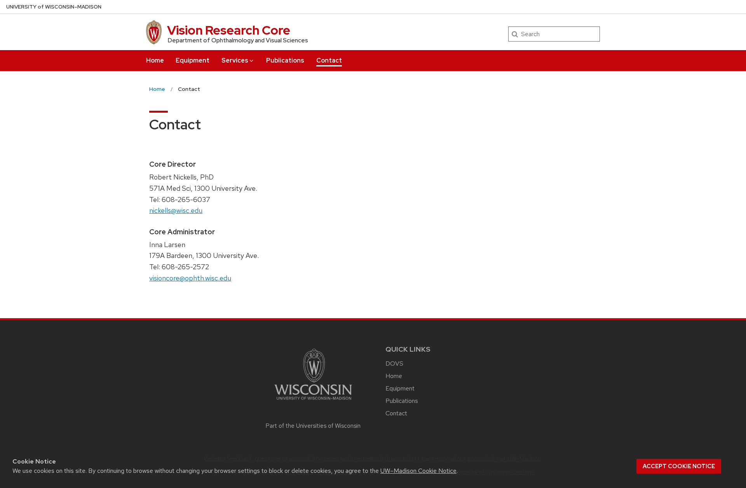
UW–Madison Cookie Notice (418, 471)
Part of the (313, 426)
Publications (285, 60)
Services (234, 60)
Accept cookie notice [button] (679, 466)
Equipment (192, 60)
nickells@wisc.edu (175, 210)
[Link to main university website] (313, 401)
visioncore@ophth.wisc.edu (190, 278)
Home (155, 60)
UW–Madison (53, 6)
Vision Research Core (228, 30)
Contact (329, 60)
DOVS (394, 363)
